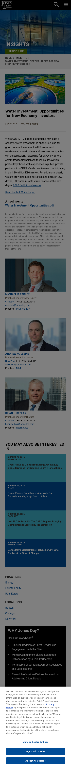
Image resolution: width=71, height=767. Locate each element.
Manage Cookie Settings (35, 742)
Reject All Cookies (35, 751)
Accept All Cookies (35, 761)
